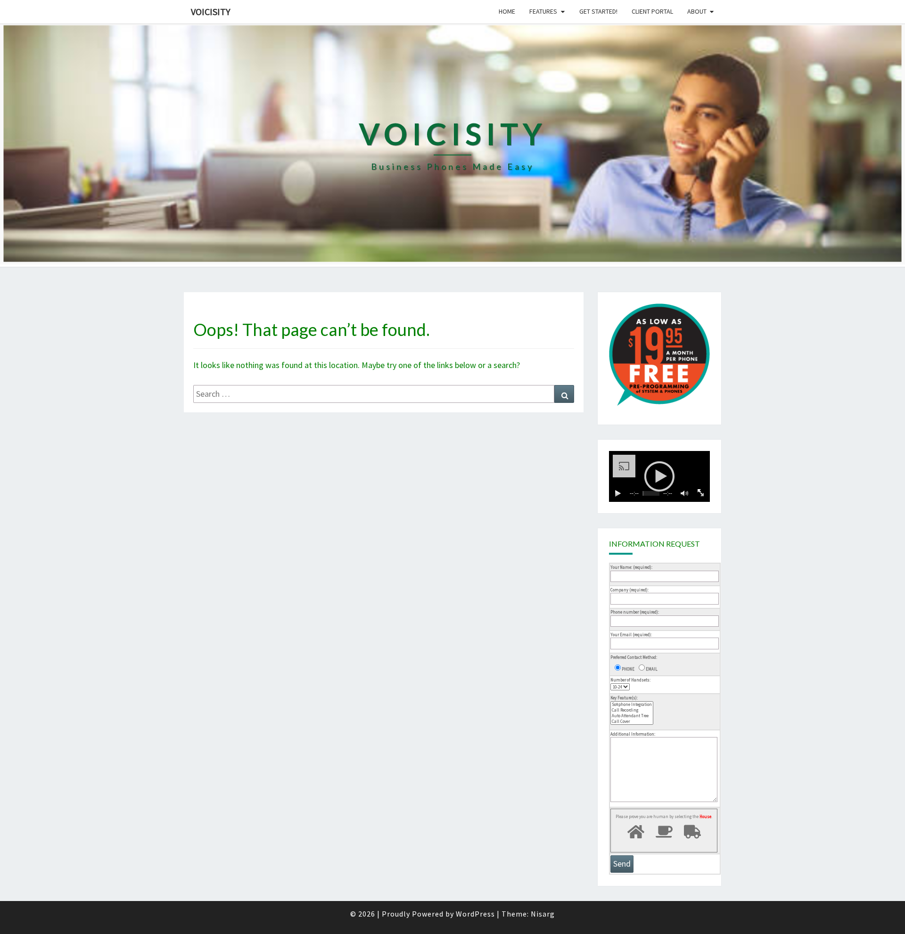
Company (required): (629, 589)
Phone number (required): (634, 611)
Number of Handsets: (630, 679)
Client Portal (652, 11)
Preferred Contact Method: (633, 657)
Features (543, 11)
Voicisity (210, 11)
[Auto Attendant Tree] (632, 716)
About (697, 11)
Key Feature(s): (624, 697)
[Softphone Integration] (632, 704)
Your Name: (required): (631, 567)
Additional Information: (632, 734)
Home (507, 11)
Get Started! (598, 11)
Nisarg (543, 913)
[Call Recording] (632, 710)
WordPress (475, 913)
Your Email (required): (631, 634)
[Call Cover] (632, 721)
